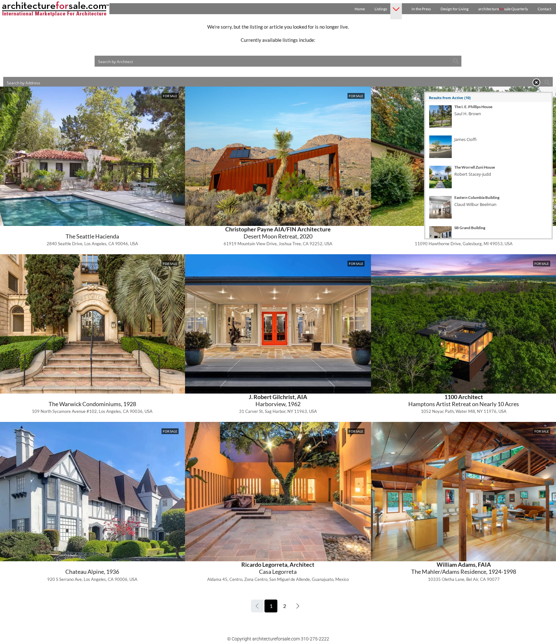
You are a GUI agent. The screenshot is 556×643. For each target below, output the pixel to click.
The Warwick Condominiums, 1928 (92, 403)
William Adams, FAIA (464, 564)
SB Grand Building (469, 228)
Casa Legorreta (278, 571)
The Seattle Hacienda (92, 236)
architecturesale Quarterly (503, 8)
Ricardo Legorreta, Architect (277, 564)
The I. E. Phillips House (473, 107)
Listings (381, 8)
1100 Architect (463, 396)
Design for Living (454, 8)
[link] (278, 156)
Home (360, 8)
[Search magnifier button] (455, 61)
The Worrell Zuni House (474, 167)
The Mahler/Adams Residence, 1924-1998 (463, 571)
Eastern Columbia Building (476, 197)
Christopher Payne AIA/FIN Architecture (278, 229)
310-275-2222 (315, 638)
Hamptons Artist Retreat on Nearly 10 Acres (463, 403)
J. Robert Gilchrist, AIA (278, 396)
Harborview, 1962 (278, 403)
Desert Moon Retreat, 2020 (278, 236)
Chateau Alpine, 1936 (92, 571)
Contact (544, 8)
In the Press (421, 8)
